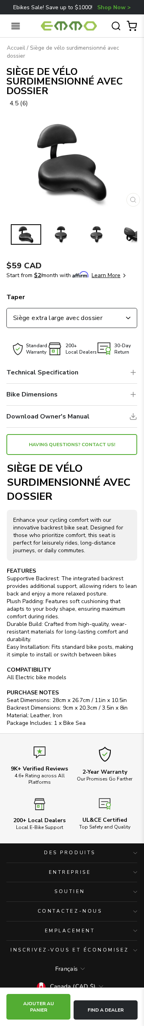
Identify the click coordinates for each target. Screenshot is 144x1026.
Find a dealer (106, 1010)
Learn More (106, 275)
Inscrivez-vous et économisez (69, 950)
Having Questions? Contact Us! (72, 444)
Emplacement (70, 930)
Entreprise (70, 872)
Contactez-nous (70, 911)
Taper (15, 297)
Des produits (69, 852)
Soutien (69, 891)
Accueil (16, 48)
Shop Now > (114, 7)
